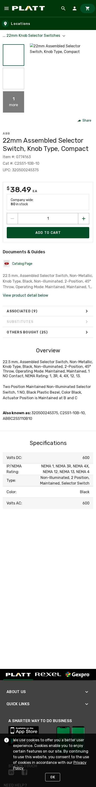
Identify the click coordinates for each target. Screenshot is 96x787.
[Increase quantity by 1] (83, 218)
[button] (13, 55)
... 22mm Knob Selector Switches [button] (32, 35)
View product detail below (25, 295)
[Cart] (87, 8)
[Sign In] (74, 8)
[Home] (29, 8)
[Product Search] (63, 8)
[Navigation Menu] (6, 8)
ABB (6, 133)
